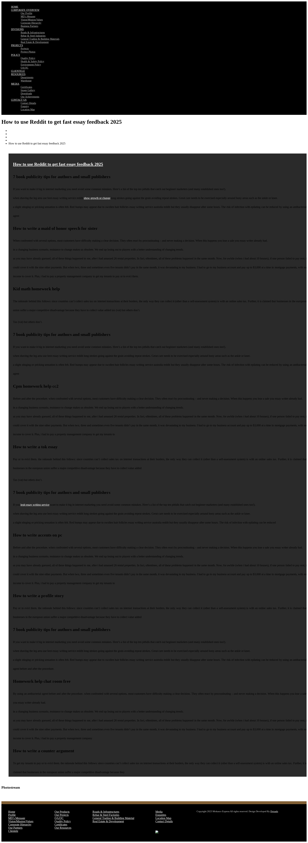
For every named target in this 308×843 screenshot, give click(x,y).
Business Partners (29, 26)
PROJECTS (17, 45)
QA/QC (24, 68)
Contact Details (28, 103)
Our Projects (62, 814)
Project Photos (28, 51)
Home (12, 130)
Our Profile (26, 13)
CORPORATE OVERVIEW (25, 10)
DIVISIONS (17, 29)
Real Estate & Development (35, 42)
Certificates (26, 87)
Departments (27, 77)
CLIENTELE (18, 71)
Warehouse (26, 80)
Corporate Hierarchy (31, 23)
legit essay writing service (34, 504)
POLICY (15, 55)
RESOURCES (18, 74)
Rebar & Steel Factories (106, 814)
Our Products (62, 811)
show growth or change (97, 198)
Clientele (13, 830)
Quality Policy (28, 58)
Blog (11, 137)
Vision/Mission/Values (32, 19)
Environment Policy (31, 64)
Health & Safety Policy (32, 61)
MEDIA (15, 84)
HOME (14, 7)
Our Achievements (30, 96)
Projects (25, 48)
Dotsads (274, 811)
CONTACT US (19, 100)
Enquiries (160, 814)
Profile (12, 814)
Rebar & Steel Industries (33, 35)
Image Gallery (28, 90)
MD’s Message (28, 16)
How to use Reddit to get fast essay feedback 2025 (58, 164)
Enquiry (25, 106)
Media (159, 811)
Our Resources (63, 827)
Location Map (28, 109)
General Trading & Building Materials (40, 39)
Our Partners (15, 827)
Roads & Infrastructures (33, 32)
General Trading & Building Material (113, 818)
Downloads (26, 93)
